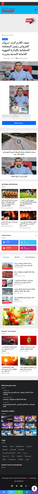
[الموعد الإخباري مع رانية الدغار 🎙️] (19, 418)
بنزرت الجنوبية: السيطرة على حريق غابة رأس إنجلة (28, 368)
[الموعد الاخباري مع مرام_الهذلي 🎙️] (19, 425)
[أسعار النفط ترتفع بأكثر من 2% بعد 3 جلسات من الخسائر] (10, 340)
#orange (5, 446)
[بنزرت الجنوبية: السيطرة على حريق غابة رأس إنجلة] (28, 360)
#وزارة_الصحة (12, 459)
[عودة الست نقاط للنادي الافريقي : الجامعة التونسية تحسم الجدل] (7, 283)
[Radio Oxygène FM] (8, 10)
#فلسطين (19, 456)
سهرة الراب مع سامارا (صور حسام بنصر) (10, 223)
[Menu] (36, 10)
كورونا (27, 459)
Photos (11, 35)
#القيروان (5, 449)
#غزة (13, 456)
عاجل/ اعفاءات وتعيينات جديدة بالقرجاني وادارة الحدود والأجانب (23, 264)
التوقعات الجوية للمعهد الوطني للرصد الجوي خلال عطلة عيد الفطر (24, 290)
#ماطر (4, 459)
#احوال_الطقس (20, 446)
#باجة (19, 452)
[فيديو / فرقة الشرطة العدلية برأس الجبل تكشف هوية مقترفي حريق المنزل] (7, 418)
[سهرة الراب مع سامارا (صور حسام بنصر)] (10, 215)
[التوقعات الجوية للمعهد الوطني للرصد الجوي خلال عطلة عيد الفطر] (7, 291)
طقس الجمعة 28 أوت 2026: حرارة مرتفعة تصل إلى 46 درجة (9, 369)
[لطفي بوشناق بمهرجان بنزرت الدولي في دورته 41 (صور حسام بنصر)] (28, 215)
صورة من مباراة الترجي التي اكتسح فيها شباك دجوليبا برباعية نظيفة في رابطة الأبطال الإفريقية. (9, 203)
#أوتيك (11, 446)
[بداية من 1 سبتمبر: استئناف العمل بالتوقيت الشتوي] (28, 340)
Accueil (5, 35)
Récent (17, 257)
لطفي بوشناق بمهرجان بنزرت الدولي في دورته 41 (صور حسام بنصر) (28, 224)
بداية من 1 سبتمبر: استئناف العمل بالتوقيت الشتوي (27, 348)
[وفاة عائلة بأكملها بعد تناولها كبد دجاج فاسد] (7, 274)
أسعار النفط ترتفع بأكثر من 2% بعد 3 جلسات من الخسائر (9, 349)
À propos (20, 459)
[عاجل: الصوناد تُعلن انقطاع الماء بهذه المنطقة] (7, 300)
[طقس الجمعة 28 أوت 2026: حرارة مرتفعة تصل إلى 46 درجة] (10, 360)
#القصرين (28, 446)
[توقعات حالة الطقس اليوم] (7, 425)
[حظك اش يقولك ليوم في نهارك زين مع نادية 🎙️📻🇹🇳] (7, 432)
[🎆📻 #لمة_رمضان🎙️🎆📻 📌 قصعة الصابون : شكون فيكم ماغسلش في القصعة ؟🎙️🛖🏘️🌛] (31, 418)
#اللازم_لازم (13, 449)
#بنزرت (25, 452)
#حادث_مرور (6, 456)
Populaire (6, 257)
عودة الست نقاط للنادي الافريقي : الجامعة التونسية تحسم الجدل (23, 281)
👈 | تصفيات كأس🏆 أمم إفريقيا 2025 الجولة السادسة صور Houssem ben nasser (28, 203)
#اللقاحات (21, 449)
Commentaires (30, 257)
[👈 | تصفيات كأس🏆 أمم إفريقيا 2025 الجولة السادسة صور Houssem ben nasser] (28, 193)
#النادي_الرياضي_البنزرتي (9, 452)
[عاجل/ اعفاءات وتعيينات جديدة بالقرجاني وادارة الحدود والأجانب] (7, 266)
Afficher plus (18, 123)
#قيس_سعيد (28, 456)
